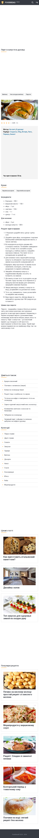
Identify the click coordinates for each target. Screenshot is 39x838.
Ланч (30, 132)
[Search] (32, 2)
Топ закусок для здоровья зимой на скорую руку (17, 617)
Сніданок (13, 132)
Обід (19, 132)
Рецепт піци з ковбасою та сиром (17, 394)
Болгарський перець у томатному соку (14, 788)
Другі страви (9, 438)
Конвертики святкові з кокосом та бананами (17, 410)
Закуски (7, 447)
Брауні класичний (10, 381)
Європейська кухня (23, 190)
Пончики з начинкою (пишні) (15, 386)
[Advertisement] (19, 25)
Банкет (12, 134)
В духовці (19, 129)
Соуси (6, 468)
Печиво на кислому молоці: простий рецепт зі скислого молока (17, 694)
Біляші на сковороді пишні (14, 390)
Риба (6, 481)
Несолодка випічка (16, 94)
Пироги (28, 94)
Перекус (6, 134)
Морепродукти (9, 485)
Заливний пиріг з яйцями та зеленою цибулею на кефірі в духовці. (18, 420)
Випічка (4, 94)
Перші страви (9, 434)
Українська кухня (8, 190)
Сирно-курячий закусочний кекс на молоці (20, 404)
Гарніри (7, 451)
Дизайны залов (11, 587)
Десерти (7, 459)
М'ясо (6, 476)
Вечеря (24, 132)
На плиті (12, 129)
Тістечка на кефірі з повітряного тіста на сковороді (19, 399)
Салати (7, 442)
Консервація (9, 472)
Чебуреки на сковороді (13, 415)
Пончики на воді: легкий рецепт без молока (15, 819)
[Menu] (37, 2)
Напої (6, 464)
